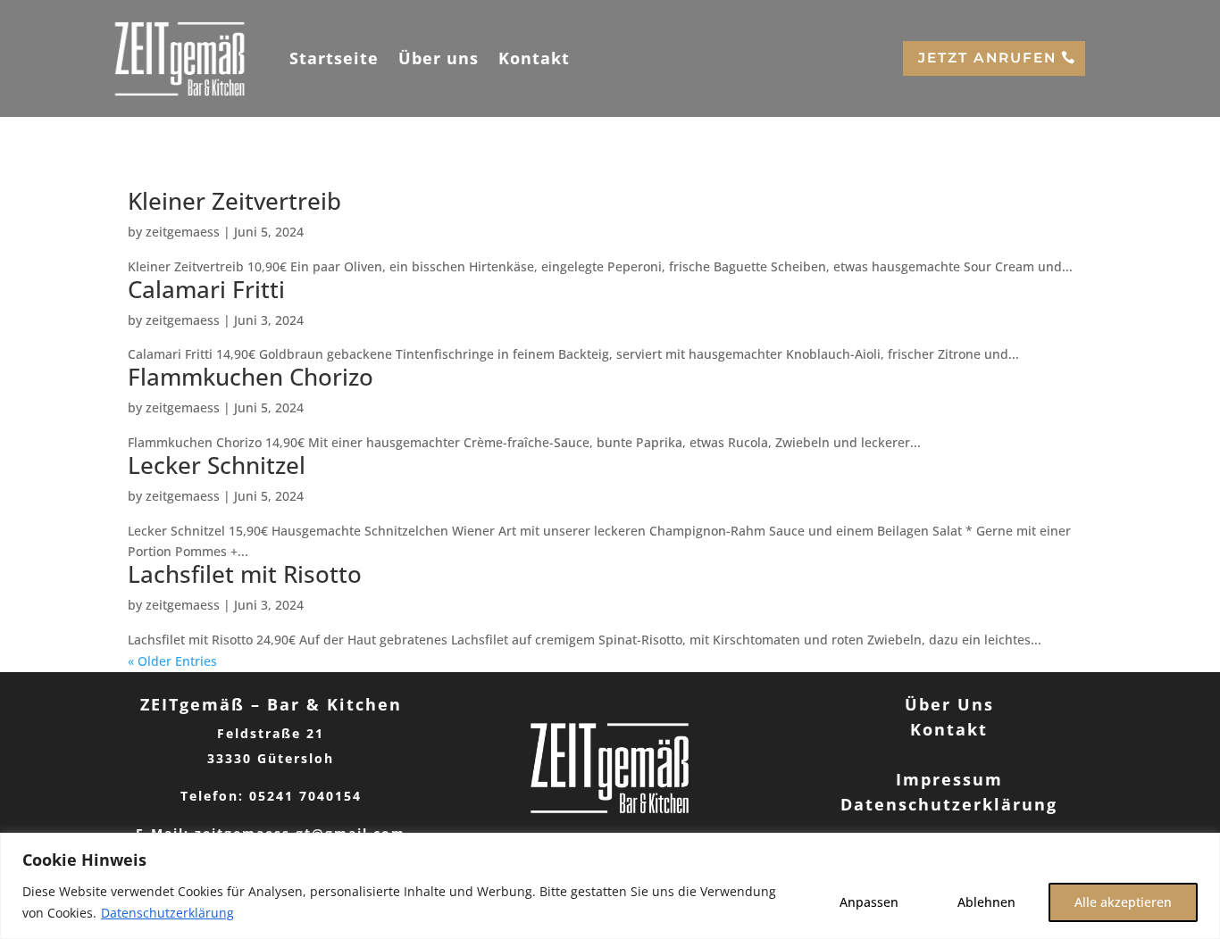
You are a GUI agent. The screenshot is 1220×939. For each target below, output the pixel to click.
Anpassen (869, 901)
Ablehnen (986, 901)
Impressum (949, 779)
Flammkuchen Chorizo (250, 377)
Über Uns (949, 704)
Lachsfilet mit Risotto (245, 574)
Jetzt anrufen (987, 57)
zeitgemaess (183, 231)
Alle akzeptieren (1123, 901)
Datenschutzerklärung (167, 912)
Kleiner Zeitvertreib (234, 201)
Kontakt (534, 58)
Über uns (438, 58)
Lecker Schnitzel (216, 465)
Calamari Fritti (206, 289)
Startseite (334, 58)
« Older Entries (172, 660)
